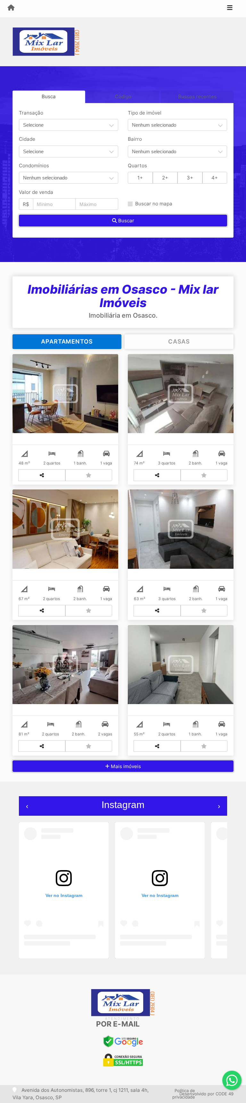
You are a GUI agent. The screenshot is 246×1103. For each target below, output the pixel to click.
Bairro (135, 139)
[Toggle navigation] (229, 9)
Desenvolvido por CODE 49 (206, 1093)
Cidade (27, 139)
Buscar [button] (125, 221)
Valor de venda (36, 192)
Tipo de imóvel (144, 113)
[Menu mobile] (11, 8)
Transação (31, 113)
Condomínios (34, 166)
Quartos (137, 166)
